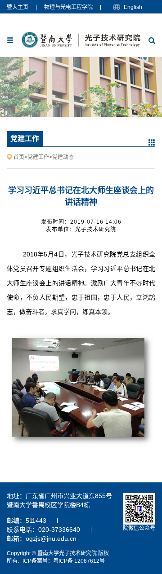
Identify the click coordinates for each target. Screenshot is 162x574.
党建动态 (63, 157)
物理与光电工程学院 (68, 7)
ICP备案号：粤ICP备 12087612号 (63, 561)
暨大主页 (17, 7)
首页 (19, 157)
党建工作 (38, 157)
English (133, 7)
